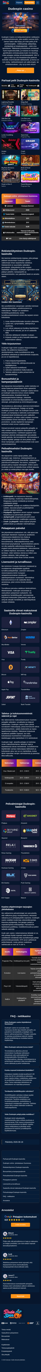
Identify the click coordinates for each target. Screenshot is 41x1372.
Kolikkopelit (32, 85)
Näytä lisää (20, 1296)
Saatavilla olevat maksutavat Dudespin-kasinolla (19, 1188)
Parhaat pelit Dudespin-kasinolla (14, 1159)
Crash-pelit (22, 85)
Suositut (4, 85)
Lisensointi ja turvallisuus (11, 1184)
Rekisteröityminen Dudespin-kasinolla (16, 1167)
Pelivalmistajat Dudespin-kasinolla (14, 1192)
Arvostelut (6, 1200)
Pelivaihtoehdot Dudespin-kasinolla (15, 1175)
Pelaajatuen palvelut (10, 1180)
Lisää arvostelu (20, 1225)
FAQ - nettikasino (9, 1196)
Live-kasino (13, 85)
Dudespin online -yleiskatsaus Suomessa (17, 1163)
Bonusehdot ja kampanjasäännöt (14, 1171)
